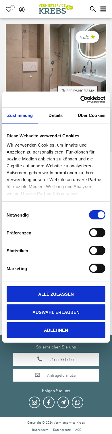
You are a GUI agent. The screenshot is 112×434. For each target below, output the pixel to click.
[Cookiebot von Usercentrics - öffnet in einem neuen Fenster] (80, 99)
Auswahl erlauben (56, 312)
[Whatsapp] (77, 402)
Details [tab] (56, 115)
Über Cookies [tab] (91, 115)
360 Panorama (80, 91)
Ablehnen (56, 330)
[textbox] (86, 9)
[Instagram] (34, 402)
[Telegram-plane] (63, 402)
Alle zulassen (56, 294)
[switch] (97, 232)
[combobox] (86, 9)
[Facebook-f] (49, 402)
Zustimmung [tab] (20, 115)
